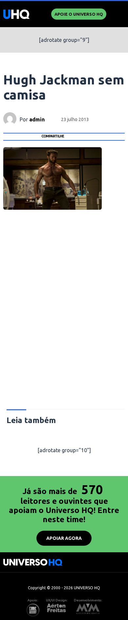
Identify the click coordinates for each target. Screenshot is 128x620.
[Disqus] (64, 313)
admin (37, 119)
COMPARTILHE (52, 136)
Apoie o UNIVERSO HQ (78, 14)
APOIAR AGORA (64, 538)
